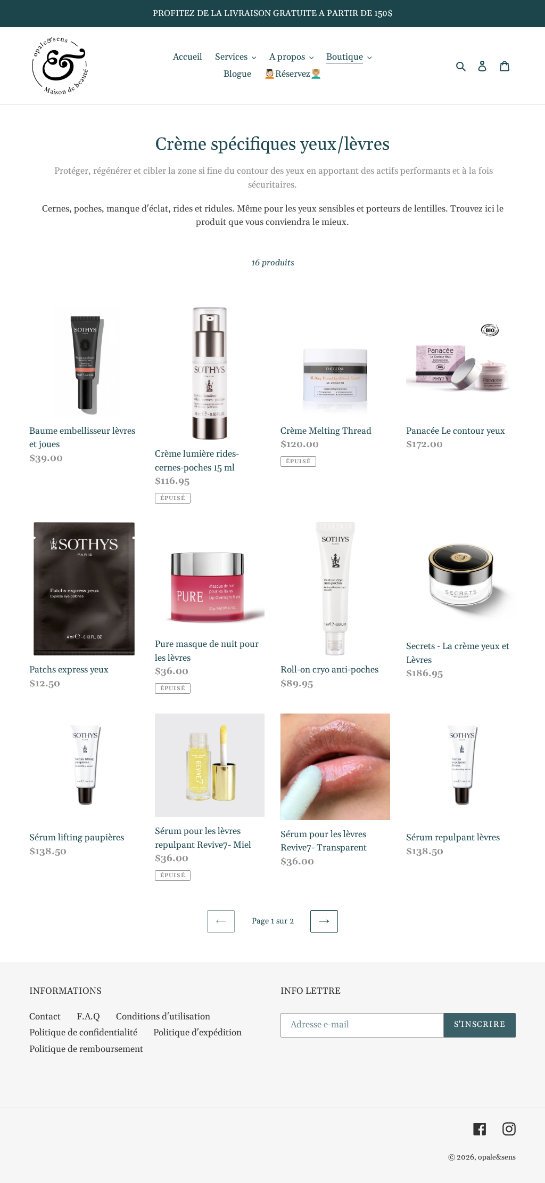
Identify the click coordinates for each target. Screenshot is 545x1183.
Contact (45, 1017)
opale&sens (497, 1157)
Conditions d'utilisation (163, 1017)
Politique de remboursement (86, 1049)
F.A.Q (88, 1017)
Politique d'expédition (197, 1033)
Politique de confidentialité (83, 1033)
